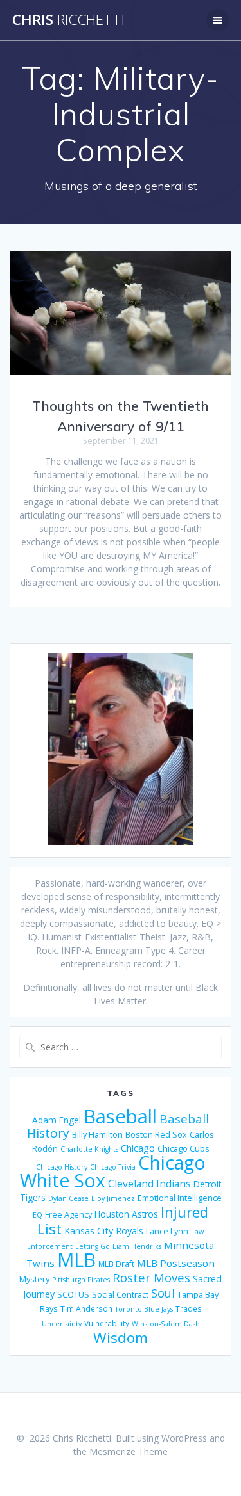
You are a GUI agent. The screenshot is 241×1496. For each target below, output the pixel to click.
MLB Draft (116, 1264)
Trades (188, 1308)
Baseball (120, 1116)
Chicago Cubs (183, 1148)
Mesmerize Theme (128, 1451)
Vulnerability (106, 1323)
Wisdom (120, 1337)
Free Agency (68, 1214)
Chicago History (61, 1166)
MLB (76, 1260)
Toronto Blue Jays (144, 1309)
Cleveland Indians (149, 1184)
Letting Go (92, 1246)
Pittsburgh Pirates (81, 1279)
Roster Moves (151, 1277)
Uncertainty (62, 1323)
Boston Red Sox (156, 1134)
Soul (163, 1293)
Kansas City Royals (103, 1231)
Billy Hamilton (97, 1134)
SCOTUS (73, 1294)
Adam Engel (56, 1120)
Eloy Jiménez (113, 1198)
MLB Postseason (176, 1263)
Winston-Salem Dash (166, 1323)
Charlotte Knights (89, 1149)
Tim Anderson (86, 1308)
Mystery (34, 1279)
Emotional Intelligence (180, 1197)
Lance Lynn (167, 1231)
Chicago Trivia (113, 1166)
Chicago (138, 1148)
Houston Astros (126, 1214)
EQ (37, 1214)
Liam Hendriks (136, 1246)
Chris (68, 20)
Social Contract (120, 1294)
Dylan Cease (68, 1198)
